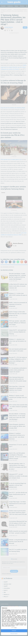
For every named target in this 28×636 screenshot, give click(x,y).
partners (8, 610)
